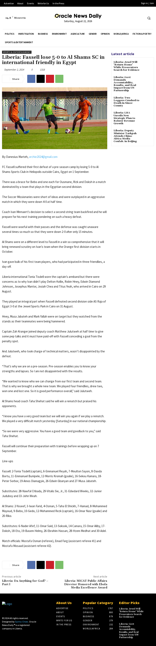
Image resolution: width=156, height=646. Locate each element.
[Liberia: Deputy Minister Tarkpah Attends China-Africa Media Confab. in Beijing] (147, 134)
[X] (140, 18)
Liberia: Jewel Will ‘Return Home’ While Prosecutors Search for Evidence (126, 66)
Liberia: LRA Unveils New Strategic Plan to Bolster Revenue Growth (124, 118)
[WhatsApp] (59, 79)
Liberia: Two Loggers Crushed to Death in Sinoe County (126, 101)
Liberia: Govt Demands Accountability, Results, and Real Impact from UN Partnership (125, 84)
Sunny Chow (21, 621)
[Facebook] (132, 18)
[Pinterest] (50, 79)
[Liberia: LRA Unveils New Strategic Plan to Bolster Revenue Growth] (147, 116)
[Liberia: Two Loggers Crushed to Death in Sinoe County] (147, 101)
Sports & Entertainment (17, 52)
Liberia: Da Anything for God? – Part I (25, 582)
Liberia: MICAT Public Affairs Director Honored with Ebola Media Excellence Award (85, 584)
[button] (149, 18)
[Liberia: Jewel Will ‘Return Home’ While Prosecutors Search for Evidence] (147, 66)
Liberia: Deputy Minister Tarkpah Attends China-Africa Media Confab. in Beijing (125, 136)
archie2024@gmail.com (43, 157)
